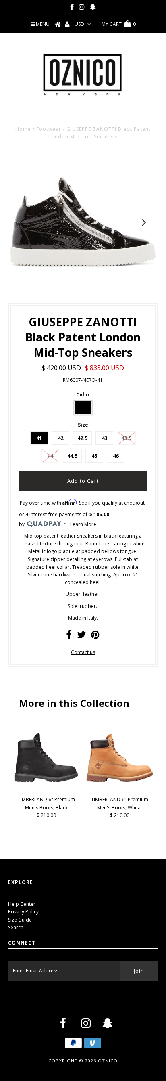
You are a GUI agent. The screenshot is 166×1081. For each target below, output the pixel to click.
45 (94, 455)
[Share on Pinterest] (95, 636)
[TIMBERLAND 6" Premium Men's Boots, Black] (46, 790)
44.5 (72, 455)
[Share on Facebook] (69, 636)
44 (50, 455)
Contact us (83, 652)
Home (23, 129)
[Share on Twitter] (81, 636)
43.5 (126, 438)
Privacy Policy (23, 911)
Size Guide (20, 919)
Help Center (21, 904)
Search (15, 927)
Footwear (48, 129)
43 (104, 438)
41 (39, 438)
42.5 (82, 438)
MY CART (119, 24)
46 (115, 455)
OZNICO (108, 1061)
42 (60, 438)
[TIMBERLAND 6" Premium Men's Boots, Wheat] (119, 790)
